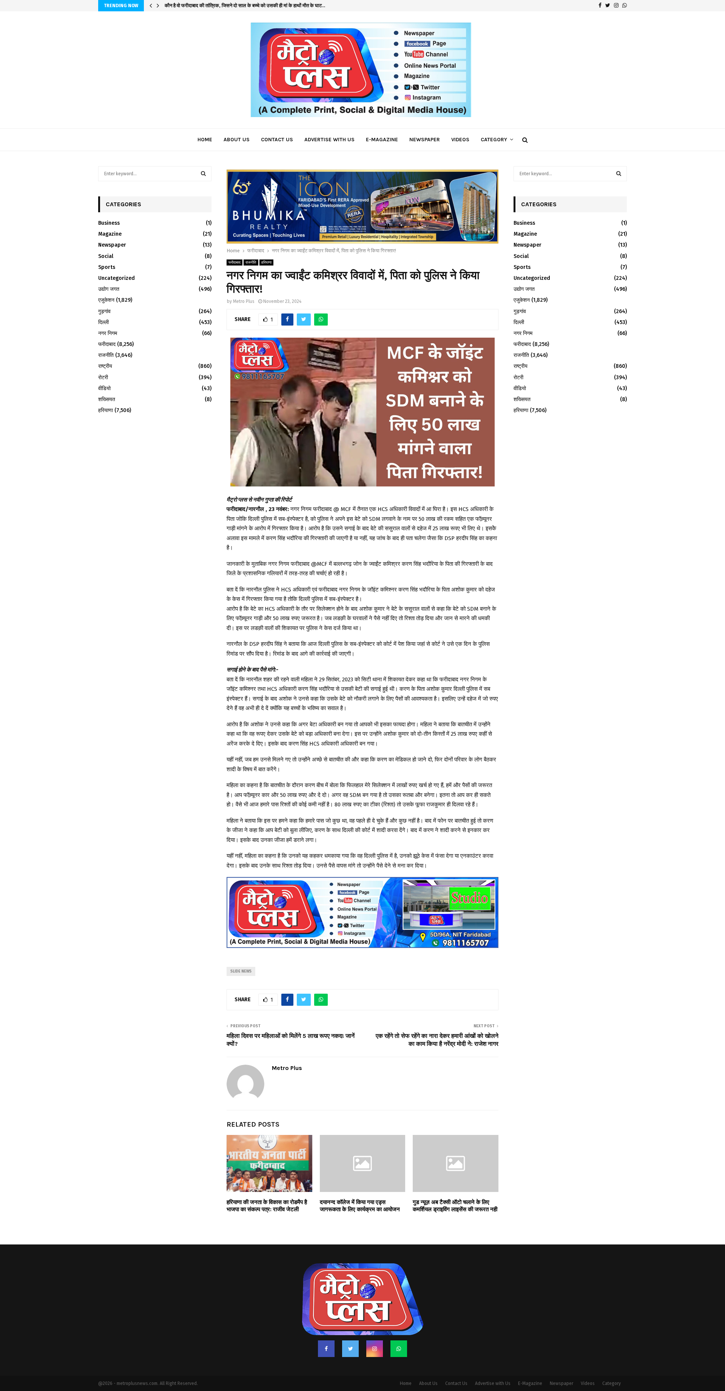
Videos (460, 139)
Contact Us (277, 139)
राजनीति (250, 243)
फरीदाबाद (234, 243)
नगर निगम (107, 333)
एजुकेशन (106, 300)
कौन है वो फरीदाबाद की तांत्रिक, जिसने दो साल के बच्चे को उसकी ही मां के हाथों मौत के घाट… (245, 5)
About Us (237, 139)
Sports (106, 267)
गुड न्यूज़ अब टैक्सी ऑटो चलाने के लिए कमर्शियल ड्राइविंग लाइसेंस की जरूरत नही (455, 1186)
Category (494, 139)
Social (105, 256)
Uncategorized (116, 278)
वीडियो (104, 388)
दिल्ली (103, 322)
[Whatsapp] (398, 1329)
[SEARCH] (203, 173)
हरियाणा (266, 243)
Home (204, 139)
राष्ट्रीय (105, 366)
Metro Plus (244, 281)
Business (109, 223)
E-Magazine (382, 139)
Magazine (110, 234)
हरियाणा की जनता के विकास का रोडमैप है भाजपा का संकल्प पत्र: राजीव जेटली (267, 1186)
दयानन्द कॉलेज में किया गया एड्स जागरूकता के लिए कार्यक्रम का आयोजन (360, 1186)
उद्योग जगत (108, 289)
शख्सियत (106, 399)
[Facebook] (326, 1329)
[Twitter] (350, 1329)
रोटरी (103, 377)
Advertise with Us (329, 139)
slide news (240, 951)
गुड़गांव (104, 311)
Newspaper (424, 139)
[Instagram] (374, 1329)
